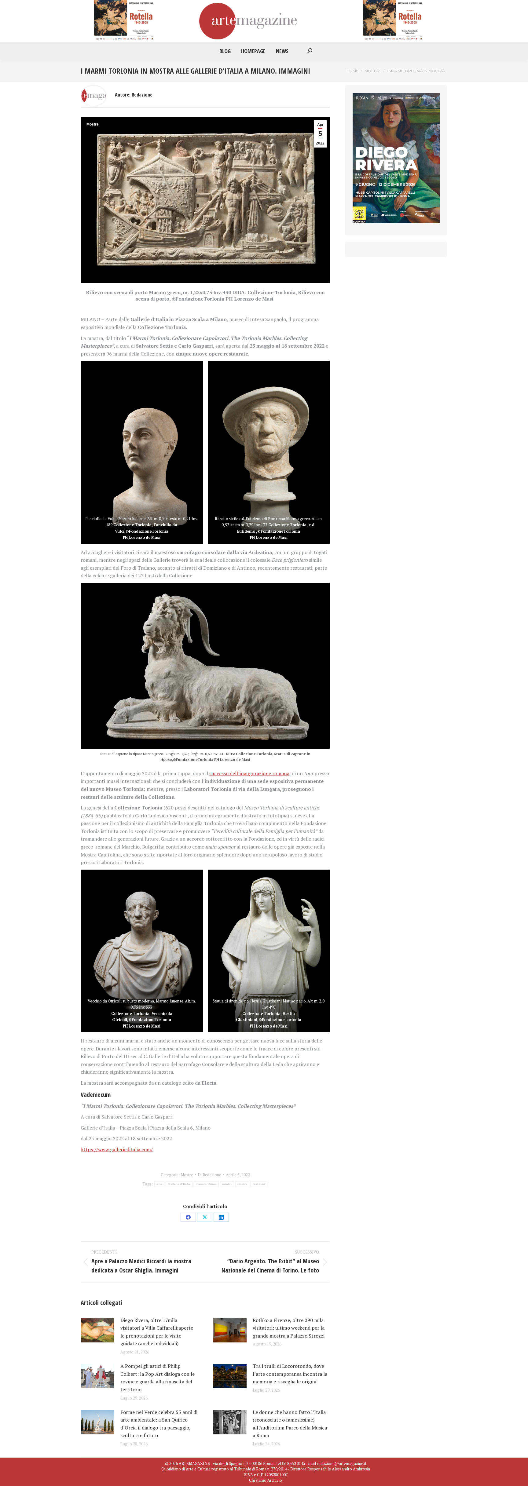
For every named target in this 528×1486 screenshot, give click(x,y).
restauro (259, 1184)
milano (227, 1184)
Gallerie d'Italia (179, 1184)
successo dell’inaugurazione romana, (250, 773)
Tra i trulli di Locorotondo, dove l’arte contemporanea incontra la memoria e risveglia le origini (290, 1374)
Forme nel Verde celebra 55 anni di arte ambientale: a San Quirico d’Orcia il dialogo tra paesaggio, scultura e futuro (158, 1424)
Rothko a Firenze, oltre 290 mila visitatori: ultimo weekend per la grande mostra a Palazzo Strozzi (288, 1328)
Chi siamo (257, 1480)
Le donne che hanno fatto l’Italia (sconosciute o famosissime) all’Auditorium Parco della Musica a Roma (290, 1424)
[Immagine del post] (97, 1330)
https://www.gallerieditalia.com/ (117, 1149)
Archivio (274, 1480)
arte (159, 1184)
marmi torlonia (206, 1184)
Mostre (92, 124)
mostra (242, 1184)
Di (209, 1174)
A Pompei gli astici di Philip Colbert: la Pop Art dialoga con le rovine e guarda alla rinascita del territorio (157, 1378)
